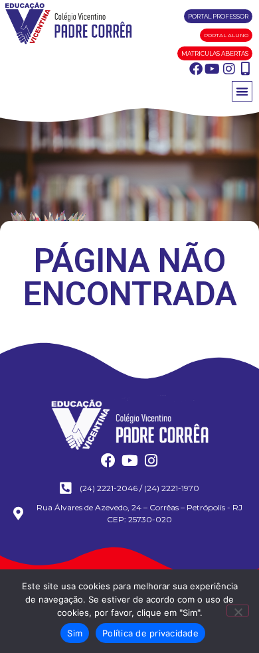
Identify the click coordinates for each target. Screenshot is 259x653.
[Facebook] (196, 69)
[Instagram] (229, 69)
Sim (74, 633)
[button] (242, 91)
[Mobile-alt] (245, 69)
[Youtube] (212, 69)
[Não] (237, 611)
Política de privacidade (150, 633)
